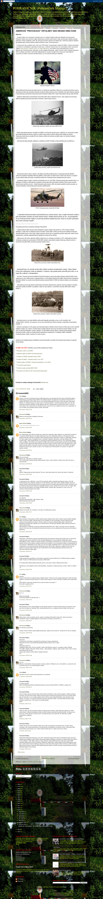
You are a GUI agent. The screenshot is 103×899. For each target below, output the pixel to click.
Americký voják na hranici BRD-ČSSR (27, 368)
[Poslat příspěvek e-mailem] (33, 388)
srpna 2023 (22, 816)
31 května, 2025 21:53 (25, 749)
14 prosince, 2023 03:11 (25, 620)
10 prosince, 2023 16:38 (25, 503)
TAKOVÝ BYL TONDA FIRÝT (24, 867)
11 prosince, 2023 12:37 (25, 586)
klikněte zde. (44, 382)
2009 (18, 784)
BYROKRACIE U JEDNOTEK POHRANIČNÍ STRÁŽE (72, 862)
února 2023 (22, 813)
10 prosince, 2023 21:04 (25, 531)
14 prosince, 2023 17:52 (25, 667)
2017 (18, 797)
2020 (18, 803)
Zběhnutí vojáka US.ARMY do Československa (29, 353)
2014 (18, 790)
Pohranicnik (22, 414)
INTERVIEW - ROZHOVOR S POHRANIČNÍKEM (71, 839)
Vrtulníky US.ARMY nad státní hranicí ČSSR (29, 356)
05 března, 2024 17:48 (25, 718)
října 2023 (21, 820)
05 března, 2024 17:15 (25, 703)
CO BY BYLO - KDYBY (65, 870)
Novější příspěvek (22, 758)
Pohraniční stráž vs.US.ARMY (25, 350)
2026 (18, 831)
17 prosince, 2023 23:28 (25, 676)
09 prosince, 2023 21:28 (25, 409)
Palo (20, 396)
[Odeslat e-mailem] (36, 389)
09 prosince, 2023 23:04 (25, 427)
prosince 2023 (22, 824)
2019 (18, 801)
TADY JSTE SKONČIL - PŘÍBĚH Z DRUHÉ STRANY (72, 854)
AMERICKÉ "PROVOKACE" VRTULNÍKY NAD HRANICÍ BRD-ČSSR (35, 826)
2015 (18, 792)
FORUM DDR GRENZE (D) (23, 854)
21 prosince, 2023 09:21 (25, 687)
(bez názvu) (57, 847)
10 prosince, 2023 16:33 (25, 491)
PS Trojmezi (20, 879)
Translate (27, 778)
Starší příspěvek (73, 758)
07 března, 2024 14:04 (25, 730)
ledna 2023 (22, 811)
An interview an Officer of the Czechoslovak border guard (32, 371)
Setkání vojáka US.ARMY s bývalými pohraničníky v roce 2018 (33, 362)
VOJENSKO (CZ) (20, 860)
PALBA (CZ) (19, 856)
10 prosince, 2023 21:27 (25, 551)
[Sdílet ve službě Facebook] (41, 389)
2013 (18, 788)
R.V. (20, 574)
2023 (18, 809)
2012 (18, 786)
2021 (18, 805)
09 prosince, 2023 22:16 (25, 418)
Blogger (64, 887)
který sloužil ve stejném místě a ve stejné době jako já (35, 48)
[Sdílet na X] (39, 389)
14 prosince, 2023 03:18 (25, 632)
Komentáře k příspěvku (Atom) (34, 761)
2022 (18, 807)
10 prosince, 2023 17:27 (25, 512)
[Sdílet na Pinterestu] (42, 389)
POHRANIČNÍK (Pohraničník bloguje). (40, 8)
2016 (18, 795)
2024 (18, 829)
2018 (18, 799)
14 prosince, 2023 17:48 (25, 655)
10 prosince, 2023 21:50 (25, 569)
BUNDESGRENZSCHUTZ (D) (23, 852)
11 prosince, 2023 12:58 (25, 610)
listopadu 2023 (23, 822)
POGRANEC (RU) (20, 858)
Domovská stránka (21, 23)
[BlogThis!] (38, 389)
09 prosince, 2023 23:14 (25, 450)
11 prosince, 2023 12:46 (25, 599)
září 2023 (21, 818)
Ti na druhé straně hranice (24, 365)
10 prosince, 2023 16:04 (25, 474)
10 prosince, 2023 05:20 (25, 463)
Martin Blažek (23, 423)
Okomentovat (21, 752)
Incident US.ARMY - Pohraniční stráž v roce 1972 (30, 359)
